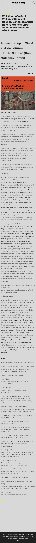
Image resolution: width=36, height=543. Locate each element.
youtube (23, 362)
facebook (16, 362)
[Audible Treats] (18, 3)
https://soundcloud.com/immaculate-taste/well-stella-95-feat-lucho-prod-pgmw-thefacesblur (16, 429)
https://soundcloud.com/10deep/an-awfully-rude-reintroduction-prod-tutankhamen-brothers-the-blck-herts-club (17, 454)
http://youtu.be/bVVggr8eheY (20, 477)
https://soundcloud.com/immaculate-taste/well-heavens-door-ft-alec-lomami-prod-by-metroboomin (16, 401)
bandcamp (4, 362)
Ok (18, 540)
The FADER (7, 268)
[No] (34, 538)
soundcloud (30, 362)
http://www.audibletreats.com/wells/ (16, 495)
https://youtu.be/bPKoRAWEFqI (16, 375)
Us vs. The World (27, 271)
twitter (11, 362)
